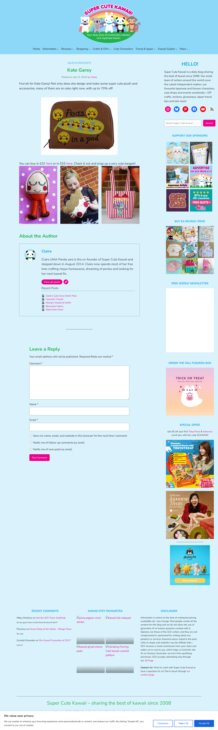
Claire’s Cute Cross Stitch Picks (61, 295)
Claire (94, 77)
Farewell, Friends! (54, 299)
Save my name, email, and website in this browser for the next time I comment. (80, 436)
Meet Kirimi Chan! (54, 309)
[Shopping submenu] (89, 49)
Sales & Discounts (79, 62)
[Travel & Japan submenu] (154, 49)
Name (33, 404)
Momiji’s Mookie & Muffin (58, 302)
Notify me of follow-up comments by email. (59, 442)
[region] (109, 720)
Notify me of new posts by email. (52, 449)
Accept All (204, 723)
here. (69, 163)
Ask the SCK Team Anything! (50, 617)
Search (209, 123)
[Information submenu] (58, 49)
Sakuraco (207, 431)
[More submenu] (187, 49)
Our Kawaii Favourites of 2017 (55, 640)
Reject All (183, 723)
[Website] (66, 281)
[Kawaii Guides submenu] (176, 49)
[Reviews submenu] (73, 49)
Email (33, 420)
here (49, 163)
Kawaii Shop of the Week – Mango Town (50, 629)
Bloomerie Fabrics (55, 306)
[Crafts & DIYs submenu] (110, 49)
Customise (163, 723)
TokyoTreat (194, 431)
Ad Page (149, 660)
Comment (36, 363)
